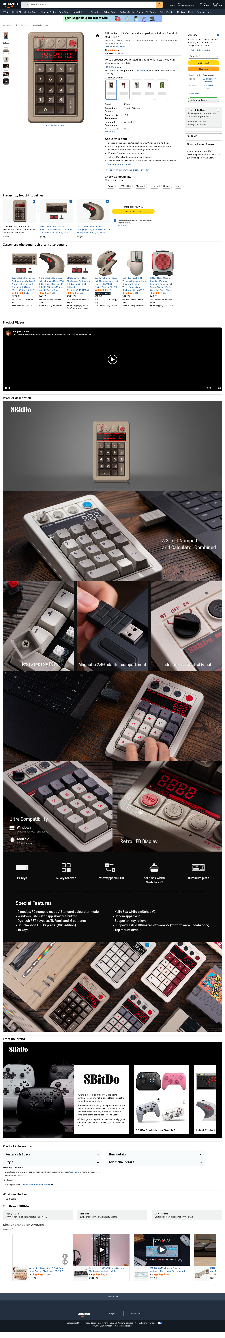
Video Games (8, 25)
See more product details (119, 164)
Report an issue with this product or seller (129, 170)
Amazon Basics (48, 12)
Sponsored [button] (7, 1229)
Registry (181, 12)
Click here (74, 1172)
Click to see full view (55, 125)
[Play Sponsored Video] (101, 1250)
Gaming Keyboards (41, 25)
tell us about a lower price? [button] (36, 1184)
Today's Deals (127, 12)
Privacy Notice (90, 1323)
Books (140, 12)
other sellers (141, 70)
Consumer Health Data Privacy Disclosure (115, 1323)
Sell (161, 12)
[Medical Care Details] (38, 12)
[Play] (5, 388)
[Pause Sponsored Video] (65, 1256)
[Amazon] (10, 4)
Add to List (192, 136)
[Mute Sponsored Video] (65, 1262)
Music (191, 12)
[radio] (6, 35)
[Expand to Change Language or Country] (121, 1314)
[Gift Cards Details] (157, 12)
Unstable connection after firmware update (52, 334)
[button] (6, 12)
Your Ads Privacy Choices (146, 1323)
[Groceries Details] (101, 12)
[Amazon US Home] (84, 1315)
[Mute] (219, 388)
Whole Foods (110, 12)
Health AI (16, 12)
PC (17, 25)
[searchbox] (92, 5)
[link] (56, 211)
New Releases (80, 12)
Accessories (26, 25)
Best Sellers (64, 12)
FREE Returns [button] (112, 67)
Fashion (170, 12)
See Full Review (83, 334)
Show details (123, 225)
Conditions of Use (74, 1323)
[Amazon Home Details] (212, 12)
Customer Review (21, 334)
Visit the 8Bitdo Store (115, 46)
